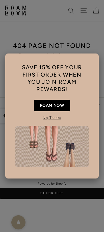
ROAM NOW (52, 105)
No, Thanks (52, 118)
